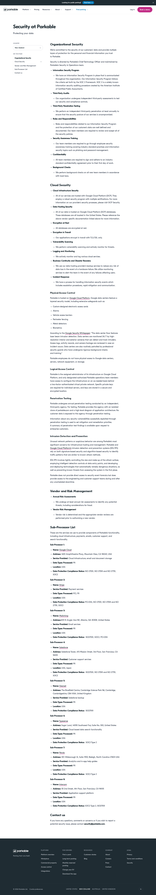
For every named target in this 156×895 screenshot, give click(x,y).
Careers (108, 859)
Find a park (66, 854)
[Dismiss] (153, 2)
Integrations (45, 871)
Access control (46, 867)
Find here (88, 3)
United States (71, 889)
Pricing (36, 9)
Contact (108, 867)
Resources (46, 9)
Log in (132, 9)
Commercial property (49, 863)
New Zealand (84, 889)
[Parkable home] (11, 9)
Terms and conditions (135, 859)
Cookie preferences (36, 889)
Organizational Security (23, 58)
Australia (96, 889)
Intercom (63, 784)
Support (68, 9)
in (140, 889)
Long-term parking (69, 859)
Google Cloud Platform (79, 298)
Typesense (63, 721)
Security (130, 863)
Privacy (129, 854)
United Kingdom (108, 889)
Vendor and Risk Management (25, 66)
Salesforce (63, 647)
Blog (85, 859)
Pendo (62, 753)
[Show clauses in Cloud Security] (41, 61)
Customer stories (90, 854)
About (57, 9)
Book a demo (145, 10)
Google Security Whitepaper (77, 333)
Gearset (62, 686)
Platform (25, 9)
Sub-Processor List (21, 69)
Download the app (69, 874)
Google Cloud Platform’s (60, 448)
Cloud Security (20, 62)
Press (107, 863)
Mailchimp (63, 616)
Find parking (81, 9)
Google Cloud (65, 550)
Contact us (18, 73)
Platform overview (47, 854)
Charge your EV (68, 870)
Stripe (61, 585)
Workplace (45, 859)
